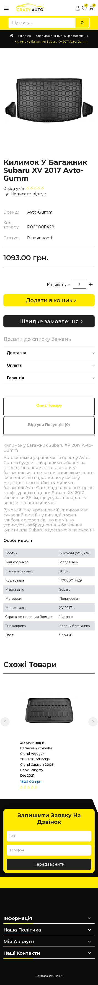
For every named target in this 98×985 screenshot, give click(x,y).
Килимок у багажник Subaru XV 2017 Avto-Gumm (51, 41)
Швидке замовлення (49, 321)
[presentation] (5, 721)
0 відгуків (13, 188)
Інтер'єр (24, 36)
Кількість (56, 284)
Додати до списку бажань (37, 339)
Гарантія (15, 378)
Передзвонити (49, 864)
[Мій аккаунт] (77, 8)
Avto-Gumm (40, 212)
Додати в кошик (49, 300)
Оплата (14, 365)
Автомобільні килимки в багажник (62, 36)
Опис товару (49, 405)
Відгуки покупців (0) (49, 425)
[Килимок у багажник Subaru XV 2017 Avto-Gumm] (49, 100)
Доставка (16, 353)
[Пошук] (82, 23)
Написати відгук (28, 193)
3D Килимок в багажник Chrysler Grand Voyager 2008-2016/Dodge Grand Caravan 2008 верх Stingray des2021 (36, 759)
